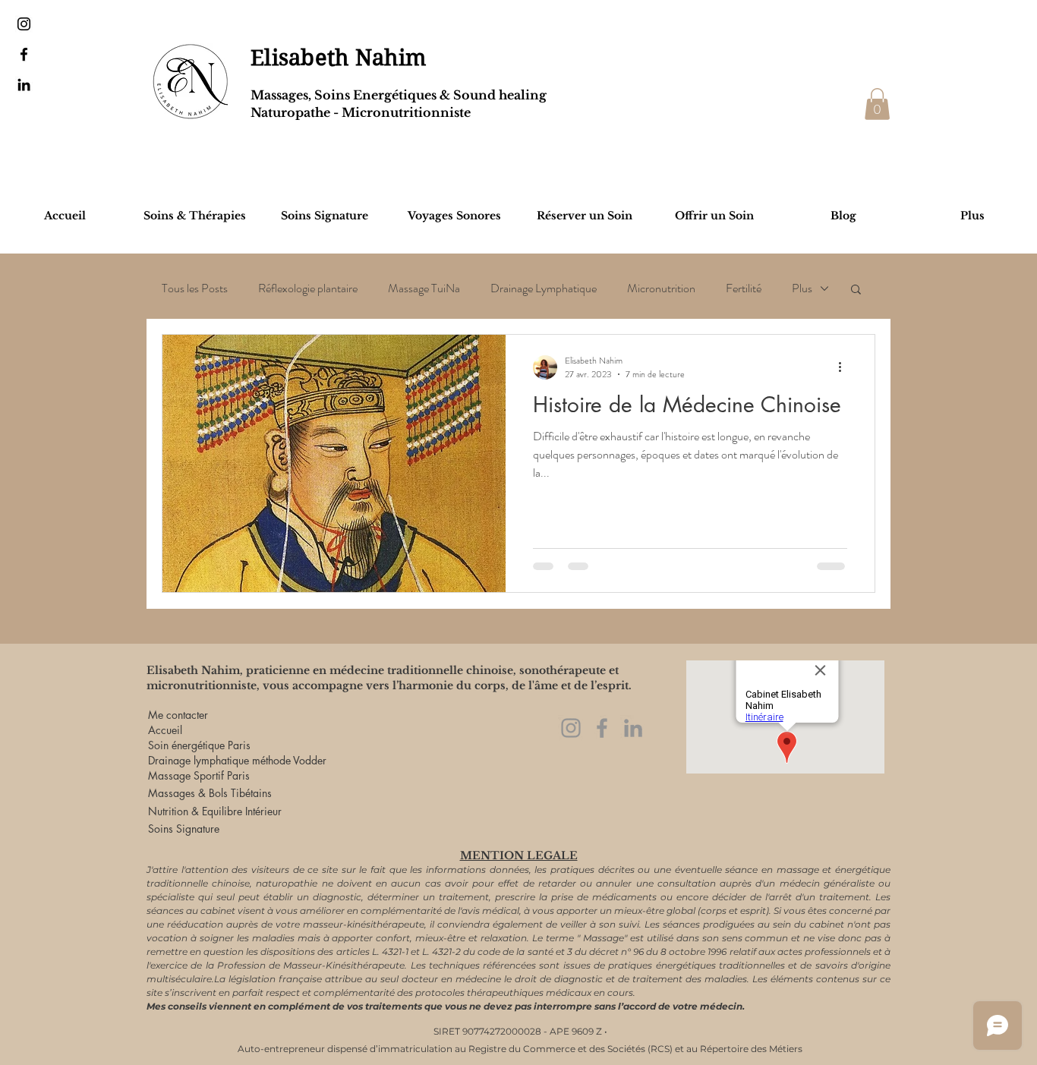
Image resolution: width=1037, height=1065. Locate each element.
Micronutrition (661, 288)
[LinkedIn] (633, 728)
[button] (877, 104)
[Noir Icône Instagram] (24, 24)
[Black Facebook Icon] (24, 54)
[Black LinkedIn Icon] (24, 84)
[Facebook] (602, 728)
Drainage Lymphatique (543, 288)
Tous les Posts (195, 288)
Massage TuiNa (424, 288)
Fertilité (743, 288)
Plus (802, 288)
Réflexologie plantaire (308, 288)
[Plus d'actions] (845, 367)
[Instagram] (571, 728)
